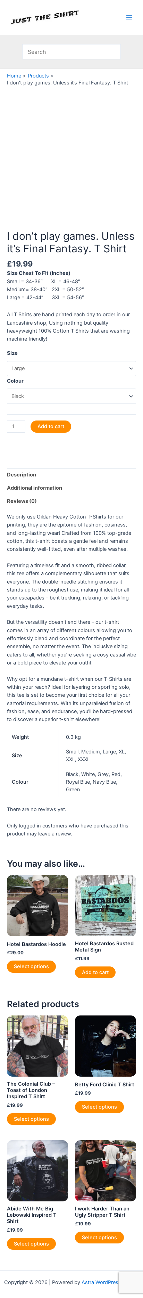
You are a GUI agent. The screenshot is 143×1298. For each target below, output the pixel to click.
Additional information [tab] (34, 488)
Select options (31, 966)
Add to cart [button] (95, 972)
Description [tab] (21, 475)
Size (12, 353)
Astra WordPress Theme (110, 1282)
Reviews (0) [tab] (22, 501)
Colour (15, 381)
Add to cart (50, 426)
